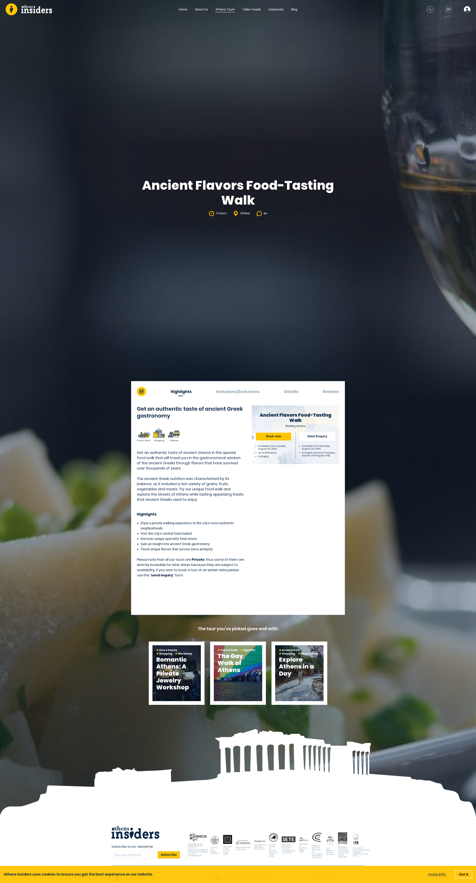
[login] (467, 9)
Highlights (181, 391)
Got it (463, 874)
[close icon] (430, 9)
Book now (273, 436)
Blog (294, 9)
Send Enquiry (317, 436)
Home (183, 9)
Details (291, 391)
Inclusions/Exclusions (238, 391)
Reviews (331, 391)
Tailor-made (251, 9)
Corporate (276, 9)
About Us (201, 9)
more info (437, 874)
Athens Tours (225, 9)
